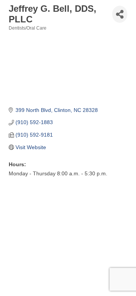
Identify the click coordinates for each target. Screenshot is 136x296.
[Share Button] (119, 14)
